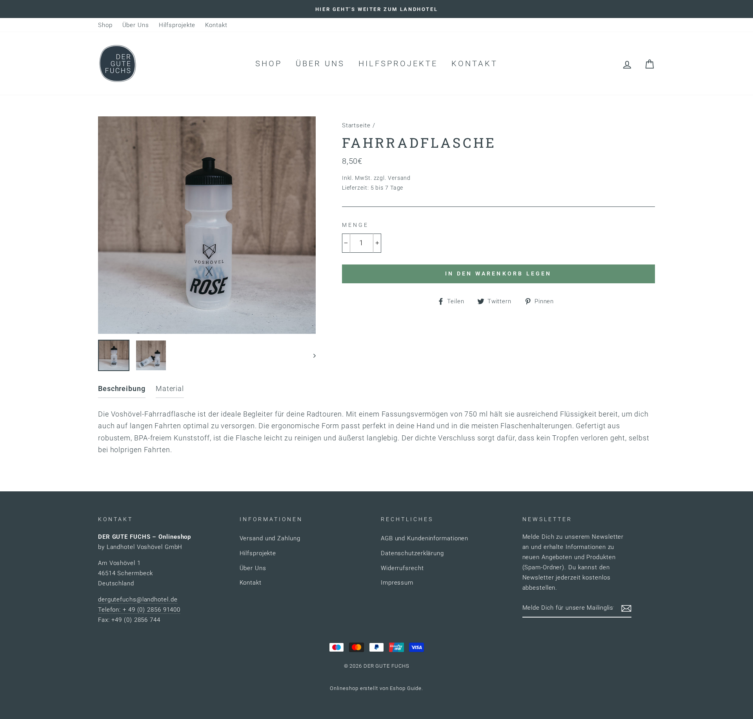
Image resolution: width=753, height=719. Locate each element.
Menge (355, 225)
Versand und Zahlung (270, 538)
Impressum (397, 582)
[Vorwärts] (311, 355)
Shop (105, 25)
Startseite (356, 125)
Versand (399, 178)
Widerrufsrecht (402, 568)
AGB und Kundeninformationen (424, 538)
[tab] (122, 390)
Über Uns (135, 25)
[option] (376, 9)
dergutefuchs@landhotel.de (138, 599)
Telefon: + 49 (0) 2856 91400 (139, 609)
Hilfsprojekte (177, 25)
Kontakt (216, 25)
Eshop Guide (406, 688)
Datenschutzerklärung (412, 553)
